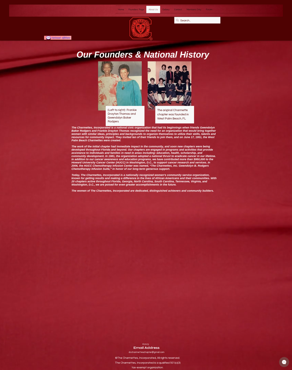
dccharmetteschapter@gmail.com (146, 352)
